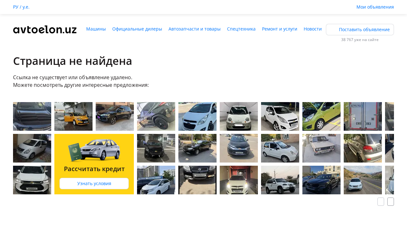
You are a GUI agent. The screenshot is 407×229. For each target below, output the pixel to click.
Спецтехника (241, 29)
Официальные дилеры (137, 29)
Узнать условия (94, 183)
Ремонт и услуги (279, 29)
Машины (96, 29)
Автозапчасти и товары (195, 29)
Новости (313, 29)
